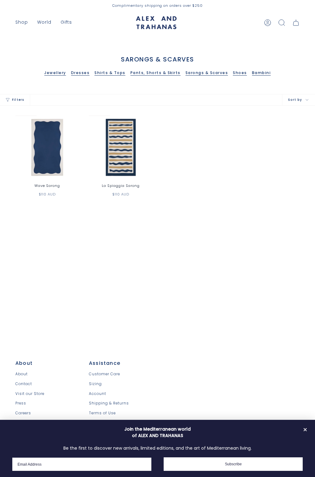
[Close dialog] (305, 430)
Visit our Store (29, 393)
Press (20, 403)
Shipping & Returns (109, 403)
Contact (23, 383)
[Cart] (296, 23)
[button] (22, 22)
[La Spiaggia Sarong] (121, 147)
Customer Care (104, 374)
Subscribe (233, 464)
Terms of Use (102, 413)
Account (97, 393)
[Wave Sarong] (47, 147)
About (21, 374)
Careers (23, 413)
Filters (18, 100)
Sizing (95, 383)
